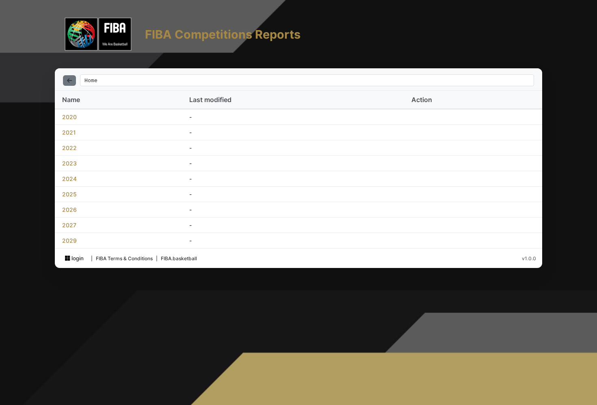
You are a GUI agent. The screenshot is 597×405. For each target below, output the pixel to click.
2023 (69, 163)
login (77, 258)
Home (90, 80)
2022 (69, 147)
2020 (69, 116)
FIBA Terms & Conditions (124, 258)
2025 (69, 194)
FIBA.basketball (179, 258)
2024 (69, 178)
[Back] (69, 80)
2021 (69, 132)
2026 (69, 209)
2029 (69, 240)
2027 (69, 225)
